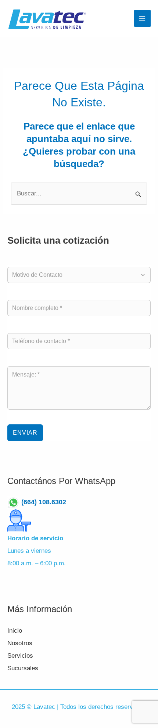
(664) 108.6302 (47, 502)
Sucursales (22, 668)
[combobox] (75, 275)
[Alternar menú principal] (142, 18)
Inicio (14, 630)
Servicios (20, 655)
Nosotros (19, 643)
